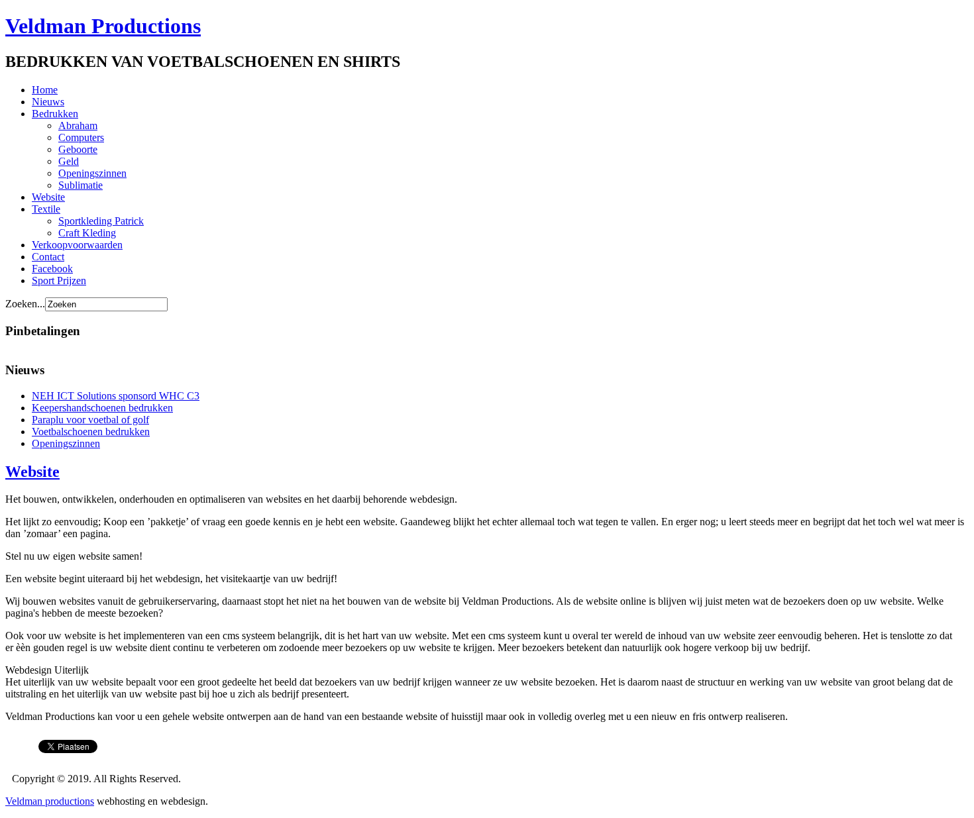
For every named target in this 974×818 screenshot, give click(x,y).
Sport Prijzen (59, 280)
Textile (46, 209)
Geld (68, 161)
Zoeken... (25, 303)
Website (48, 197)
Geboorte (77, 149)
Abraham (77, 125)
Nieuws (48, 101)
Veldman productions (49, 801)
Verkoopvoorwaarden (77, 244)
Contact (48, 256)
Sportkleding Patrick (101, 221)
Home (45, 89)
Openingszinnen (92, 173)
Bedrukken (55, 113)
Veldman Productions (103, 26)
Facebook (52, 268)
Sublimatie (80, 185)
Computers (81, 137)
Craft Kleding (87, 232)
